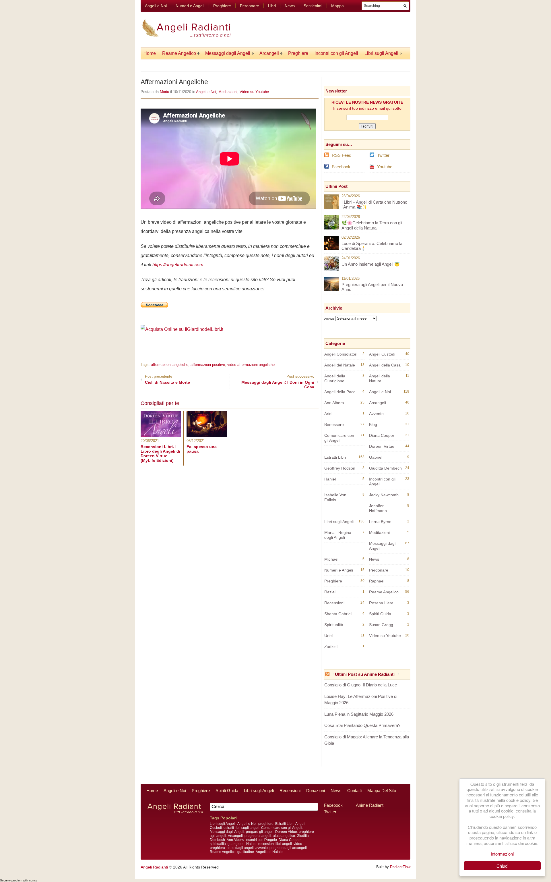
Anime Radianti (370, 805)
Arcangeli (269, 53)
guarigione (236, 844)
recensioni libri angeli (275, 844)
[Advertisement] (208, 342)
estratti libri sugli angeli (241, 828)
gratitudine (245, 852)
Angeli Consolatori (340, 354)
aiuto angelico (284, 836)
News (290, 5)
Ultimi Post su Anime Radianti (365, 674)
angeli (266, 836)
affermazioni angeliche (169, 364)
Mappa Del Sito (381, 790)
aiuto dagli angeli (240, 848)
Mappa (337, 5)
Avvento (376, 413)
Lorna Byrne (380, 521)
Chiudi (502, 866)
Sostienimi (313, 5)
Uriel (328, 635)
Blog (373, 424)
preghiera (252, 836)
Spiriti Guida (380, 613)
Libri (272, 5)
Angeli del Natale (339, 365)
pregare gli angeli (259, 832)
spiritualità (218, 844)
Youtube (384, 166)
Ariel (328, 413)
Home (149, 53)
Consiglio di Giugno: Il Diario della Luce (360, 684)
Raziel (329, 592)
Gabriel (375, 457)
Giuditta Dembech (385, 468)
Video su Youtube (254, 92)
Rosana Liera (381, 603)
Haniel (330, 479)
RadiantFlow (400, 867)
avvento (261, 848)
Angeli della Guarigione (334, 378)
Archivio (329, 318)
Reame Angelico (179, 53)
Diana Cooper (381, 435)
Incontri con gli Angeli (336, 53)
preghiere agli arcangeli (288, 848)
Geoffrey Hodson (339, 468)
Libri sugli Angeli (381, 53)
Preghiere (222, 5)
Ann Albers (334, 402)
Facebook (341, 166)
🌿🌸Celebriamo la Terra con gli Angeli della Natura (372, 225)
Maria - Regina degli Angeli (337, 535)
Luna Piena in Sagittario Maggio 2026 (358, 714)
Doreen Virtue (381, 446)
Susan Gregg (381, 624)
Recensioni (334, 603)
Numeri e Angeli (190, 5)
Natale (251, 844)
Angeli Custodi (382, 354)
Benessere (334, 424)
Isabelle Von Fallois (335, 497)
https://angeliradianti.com (177, 264)
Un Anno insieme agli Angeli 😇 (371, 264)
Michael (331, 559)
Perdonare (249, 5)
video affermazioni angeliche (251, 364)
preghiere (265, 824)
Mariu (164, 92)
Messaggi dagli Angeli (227, 53)
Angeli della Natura (379, 378)
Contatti (354, 790)
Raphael (376, 581)
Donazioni (315, 790)
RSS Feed (341, 155)
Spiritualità (333, 624)
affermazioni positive (208, 364)
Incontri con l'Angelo (261, 840)
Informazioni (502, 854)
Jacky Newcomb (384, 495)
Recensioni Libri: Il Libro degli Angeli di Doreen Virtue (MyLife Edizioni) (160, 453)
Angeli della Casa (385, 365)
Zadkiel (330, 646)
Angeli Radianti (154, 867)
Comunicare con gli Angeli (339, 438)
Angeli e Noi (156, 5)
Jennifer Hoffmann (378, 508)
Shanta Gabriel (338, 613)
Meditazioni (227, 92)
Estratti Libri (335, 457)
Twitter (383, 155)
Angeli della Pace (340, 391)
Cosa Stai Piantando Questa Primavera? (362, 725)
